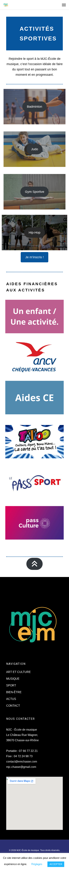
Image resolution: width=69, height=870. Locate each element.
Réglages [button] (36, 864)
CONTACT (13, 705)
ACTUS (11, 698)
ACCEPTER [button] (56, 864)
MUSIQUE (12, 678)
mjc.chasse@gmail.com (21, 766)
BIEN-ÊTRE (14, 692)
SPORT (11, 685)
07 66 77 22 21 (28, 750)
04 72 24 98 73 (23, 756)
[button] (34, 106)
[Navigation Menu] (64, 5)
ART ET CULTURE (18, 671)
